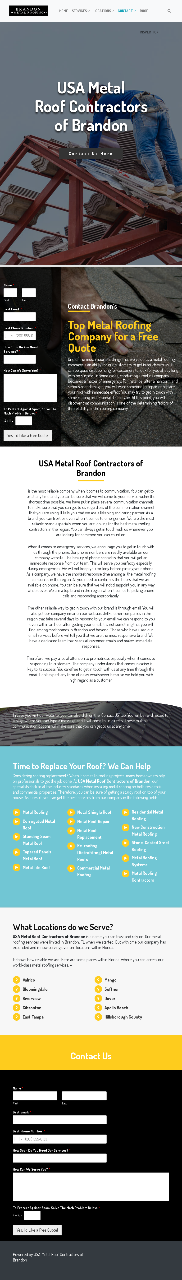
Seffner (112, 989)
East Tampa (33, 1016)
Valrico (29, 979)
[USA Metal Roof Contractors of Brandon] (28, 11)
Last (24, 300)
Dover (110, 998)
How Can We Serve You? (22, 370)
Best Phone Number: (20, 328)
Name (9, 285)
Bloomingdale (35, 989)
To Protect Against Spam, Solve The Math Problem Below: (30, 411)
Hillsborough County (123, 1016)
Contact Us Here (91, 153)
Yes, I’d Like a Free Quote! (28, 435)
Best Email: (13, 309)
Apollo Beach (116, 1007)
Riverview (32, 998)
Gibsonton (32, 1007)
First (6, 300)
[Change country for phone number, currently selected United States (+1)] (9, 335)
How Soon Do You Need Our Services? (24, 349)
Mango (111, 979)
